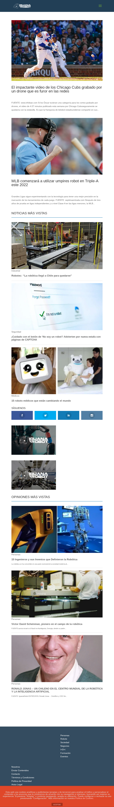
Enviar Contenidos (20, 770)
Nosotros (15, 767)
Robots (63, 739)
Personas (64, 735)
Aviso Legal (16, 784)
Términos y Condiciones (22, 777)
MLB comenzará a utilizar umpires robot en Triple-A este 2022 (54, 183)
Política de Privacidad (21, 781)
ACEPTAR (57, 805)
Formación (65, 753)
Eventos (64, 756)
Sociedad (64, 742)
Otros (31, 96)
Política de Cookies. (84, 798)
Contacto (15, 774)
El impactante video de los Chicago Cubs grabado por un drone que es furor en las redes (56, 89)
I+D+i (62, 749)
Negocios (64, 746)
